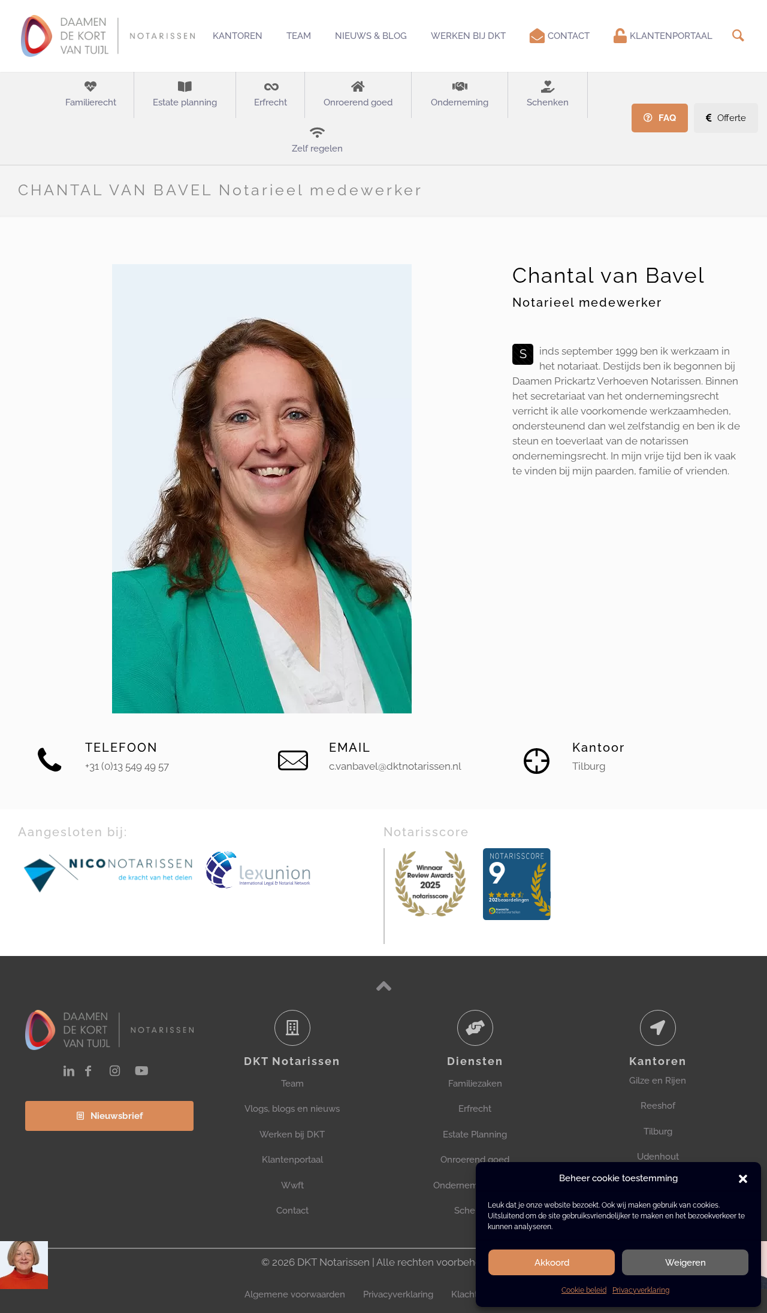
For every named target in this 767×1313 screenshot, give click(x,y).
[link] (109, 872)
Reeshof (658, 1105)
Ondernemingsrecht (475, 1185)
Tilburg (658, 1131)
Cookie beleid (583, 1290)
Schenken (475, 1210)
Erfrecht (474, 1108)
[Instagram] (114, 1071)
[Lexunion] (293, 870)
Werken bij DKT (292, 1134)
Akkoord (552, 1262)
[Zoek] (737, 35)
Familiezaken (475, 1083)
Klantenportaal (292, 1159)
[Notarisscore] (430, 883)
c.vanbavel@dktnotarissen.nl (395, 766)
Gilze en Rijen (657, 1080)
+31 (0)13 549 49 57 (127, 766)
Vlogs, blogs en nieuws (292, 1108)
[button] (743, 1179)
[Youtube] (142, 1071)
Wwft (292, 1185)
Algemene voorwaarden (294, 1294)
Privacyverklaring (640, 1290)
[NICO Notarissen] (109, 872)
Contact (292, 1210)
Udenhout (658, 1156)
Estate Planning (475, 1134)
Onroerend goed (474, 1159)
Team (292, 1083)
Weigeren (685, 1262)
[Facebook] (88, 1071)
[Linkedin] (69, 1071)
